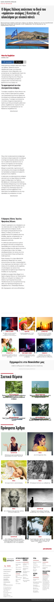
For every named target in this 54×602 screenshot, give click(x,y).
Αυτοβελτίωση (20, 558)
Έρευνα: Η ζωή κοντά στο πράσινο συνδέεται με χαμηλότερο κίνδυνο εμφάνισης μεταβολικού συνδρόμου (13, 397)
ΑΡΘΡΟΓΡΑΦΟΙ (6, 571)
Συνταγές (18, 583)
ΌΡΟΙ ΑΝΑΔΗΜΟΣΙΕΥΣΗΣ (8, 584)
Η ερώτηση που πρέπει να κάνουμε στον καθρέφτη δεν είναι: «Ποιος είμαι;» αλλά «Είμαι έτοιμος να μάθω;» (40, 540)
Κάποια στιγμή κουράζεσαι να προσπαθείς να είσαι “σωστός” (14, 455)
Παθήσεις (35, 565)
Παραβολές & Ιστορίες (26, 572)
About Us (5, 573)
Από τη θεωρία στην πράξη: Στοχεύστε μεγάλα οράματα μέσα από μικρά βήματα (44, 334)
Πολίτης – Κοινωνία (25, 575)
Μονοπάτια (18, 567)
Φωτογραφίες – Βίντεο (26, 581)
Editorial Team (4, 57)
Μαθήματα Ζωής (25, 569)
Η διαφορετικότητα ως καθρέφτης (40, 483)
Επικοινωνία (6, 582)
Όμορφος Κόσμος (26, 559)
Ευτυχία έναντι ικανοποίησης (14, 483)
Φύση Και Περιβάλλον (6, 3)
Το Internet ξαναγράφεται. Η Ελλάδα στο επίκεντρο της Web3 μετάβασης (27, 356)
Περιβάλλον (13, 2)
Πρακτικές (18, 569)
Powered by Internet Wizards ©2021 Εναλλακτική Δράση (42, 599)
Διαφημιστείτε (7, 575)
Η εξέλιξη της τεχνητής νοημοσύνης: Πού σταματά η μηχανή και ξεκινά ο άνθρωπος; (44, 356)
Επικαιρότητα (7, 2)
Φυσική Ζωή (35, 574)
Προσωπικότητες (47, 565)
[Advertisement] (13, 134)
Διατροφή (18, 572)
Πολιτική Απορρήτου (6, 579)
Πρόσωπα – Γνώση (46, 559)
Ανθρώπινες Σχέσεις (26, 564)
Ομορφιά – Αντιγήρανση (36, 585)
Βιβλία (40, 452)
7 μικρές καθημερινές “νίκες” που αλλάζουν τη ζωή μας (27, 333)
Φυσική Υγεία (35, 570)
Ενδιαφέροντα (19, 562)
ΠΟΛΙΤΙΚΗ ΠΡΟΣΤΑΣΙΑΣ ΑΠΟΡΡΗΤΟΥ (27, 369)
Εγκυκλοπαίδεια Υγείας (37, 562)
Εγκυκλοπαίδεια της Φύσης (37, 582)
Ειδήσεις (2, 2)
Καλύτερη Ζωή (14, 452)
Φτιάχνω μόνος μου (36, 588)
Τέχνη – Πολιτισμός (25, 578)
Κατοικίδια (25, 566)
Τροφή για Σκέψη (45, 568)
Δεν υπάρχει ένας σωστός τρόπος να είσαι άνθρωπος (14, 511)
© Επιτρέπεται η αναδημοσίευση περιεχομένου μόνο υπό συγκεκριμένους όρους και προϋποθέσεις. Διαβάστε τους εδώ (8, 591)
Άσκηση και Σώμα (36, 579)
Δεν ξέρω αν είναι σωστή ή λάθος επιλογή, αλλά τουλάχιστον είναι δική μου (9, 334)
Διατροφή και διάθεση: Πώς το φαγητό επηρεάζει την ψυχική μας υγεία (9, 356)
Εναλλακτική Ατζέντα (46, 572)
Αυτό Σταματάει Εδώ (40, 455)
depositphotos (7, 569)
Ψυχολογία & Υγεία (36, 567)
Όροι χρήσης (6, 577)
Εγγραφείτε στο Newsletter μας (27, 362)
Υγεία (34, 558)
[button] (47, 549)
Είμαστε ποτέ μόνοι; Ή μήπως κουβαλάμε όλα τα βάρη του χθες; (40, 511)
